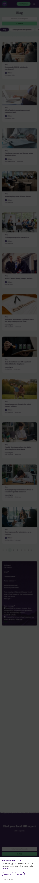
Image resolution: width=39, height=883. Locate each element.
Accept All (7, 874)
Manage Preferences (8, 879)
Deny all (19, 874)
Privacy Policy (5, 868)
